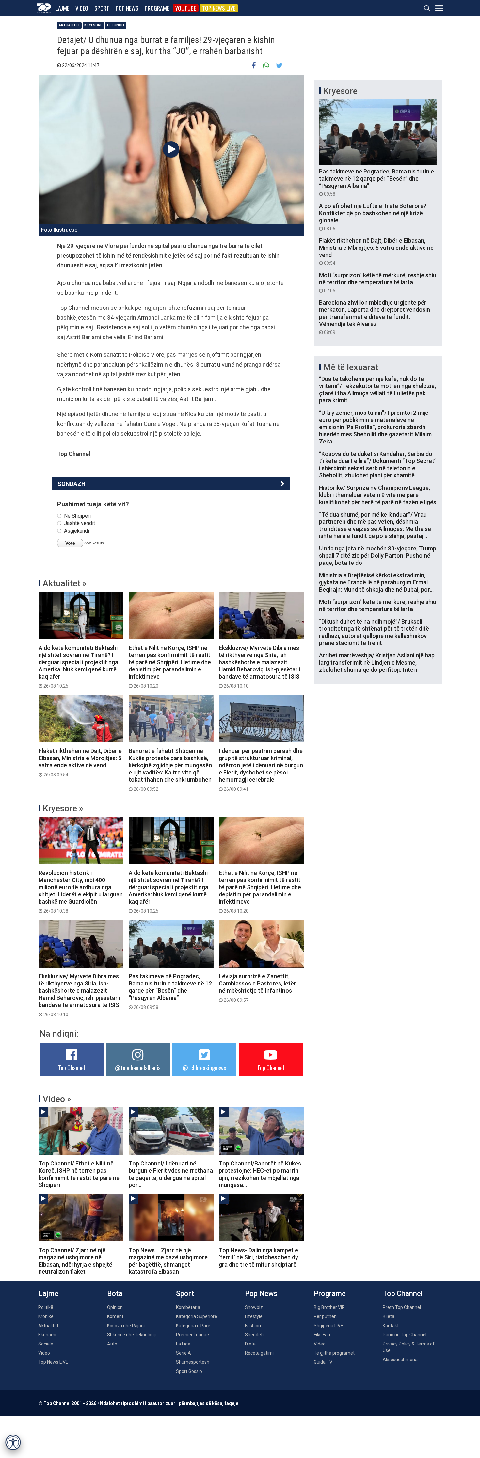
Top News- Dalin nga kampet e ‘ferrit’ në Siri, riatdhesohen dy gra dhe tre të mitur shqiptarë (258, 1257)
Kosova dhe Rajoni (126, 1325)
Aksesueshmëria (400, 1359)
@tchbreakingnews (204, 1067)
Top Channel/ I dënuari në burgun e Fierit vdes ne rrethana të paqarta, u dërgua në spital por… (171, 1174)
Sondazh (71, 483)
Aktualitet (69, 25)
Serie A (183, 1353)
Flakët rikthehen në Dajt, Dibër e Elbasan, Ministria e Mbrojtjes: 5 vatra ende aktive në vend (80, 762)
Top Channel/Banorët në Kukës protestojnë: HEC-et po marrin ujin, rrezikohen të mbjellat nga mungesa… (260, 1174)
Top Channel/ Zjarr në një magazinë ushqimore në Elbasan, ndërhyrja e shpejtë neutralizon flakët (75, 1261)
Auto (112, 1343)
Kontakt (391, 1325)
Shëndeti (254, 1334)
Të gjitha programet (334, 1353)
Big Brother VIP (329, 1307)
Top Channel (71, 1067)
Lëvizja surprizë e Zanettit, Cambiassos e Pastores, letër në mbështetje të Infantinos (257, 988)
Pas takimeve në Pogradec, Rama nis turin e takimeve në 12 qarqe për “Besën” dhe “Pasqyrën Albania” (170, 991)
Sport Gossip (189, 1371)
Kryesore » (63, 808)
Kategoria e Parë (193, 1325)
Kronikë (46, 1316)
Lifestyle (254, 1316)
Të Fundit (115, 25)
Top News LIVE (218, 8)
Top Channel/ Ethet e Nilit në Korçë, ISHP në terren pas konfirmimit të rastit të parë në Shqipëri (79, 1174)
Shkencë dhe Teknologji (131, 1334)
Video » (57, 1099)
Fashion (253, 1325)
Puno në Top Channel (404, 1334)
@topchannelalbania (138, 1067)
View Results (93, 543)
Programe (157, 8)
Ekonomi (47, 1334)
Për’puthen (325, 1316)
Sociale (45, 1343)
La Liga (183, 1343)
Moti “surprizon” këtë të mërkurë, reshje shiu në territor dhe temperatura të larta (377, 282)
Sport (101, 8)
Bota (114, 1293)
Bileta (388, 1316)
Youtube (185, 8)
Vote (70, 543)
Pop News (127, 8)
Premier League (192, 1334)
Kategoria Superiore (196, 1316)
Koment (115, 1316)
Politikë (45, 1307)
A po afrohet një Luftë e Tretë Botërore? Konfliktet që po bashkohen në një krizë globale (372, 217)
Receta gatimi (259, 1353)
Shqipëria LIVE (328, 1325)
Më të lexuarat (350, 367)
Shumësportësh (192, 1362)
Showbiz (254, 1307)
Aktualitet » (65, 583)
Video (81, 8)
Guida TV (323, 1362)
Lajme (62, 8)
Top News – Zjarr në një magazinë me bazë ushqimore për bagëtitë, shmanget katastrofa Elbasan (168, 1261)
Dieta (250, 1343)
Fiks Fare (323, 1334)
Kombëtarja (188, 1307)
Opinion (115, 1307)
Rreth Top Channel (402, 1307)
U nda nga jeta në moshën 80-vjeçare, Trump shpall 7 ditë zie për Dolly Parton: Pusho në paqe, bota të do (377, 555)
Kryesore (93, 25)
